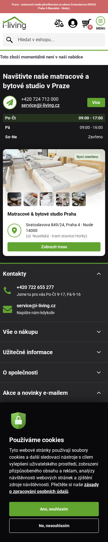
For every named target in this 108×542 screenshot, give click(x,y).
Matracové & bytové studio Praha (41, 214)
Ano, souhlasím (54, 509)
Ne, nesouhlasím (54, 525)
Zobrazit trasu (54, 247)
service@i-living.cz (40, 105)
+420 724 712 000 (39, 99)
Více (96, 102)
